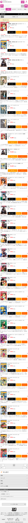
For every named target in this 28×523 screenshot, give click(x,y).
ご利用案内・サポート (5, 494)
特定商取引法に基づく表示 (17, 519)
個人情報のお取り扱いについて (10, 519)
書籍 (8, 9)
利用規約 (3, 519)
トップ (2, 9)
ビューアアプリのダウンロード (7, 496)
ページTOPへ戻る (14, 504)
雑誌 (25, 9)
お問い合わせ (3, 498)
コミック (19, 9)
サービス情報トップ (5, 491)
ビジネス (14, 9)
